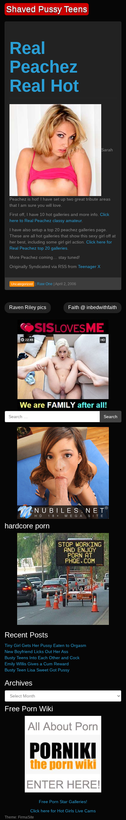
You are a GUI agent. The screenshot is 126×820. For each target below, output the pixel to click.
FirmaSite (26, 817)
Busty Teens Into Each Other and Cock (42, 657)
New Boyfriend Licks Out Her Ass (36, 651)
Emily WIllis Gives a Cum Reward (37, 663)
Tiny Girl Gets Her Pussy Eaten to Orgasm (45, 645)
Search (110, 416)
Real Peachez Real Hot (44, 66)
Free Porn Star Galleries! (63, 801)
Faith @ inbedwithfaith (92, 307)
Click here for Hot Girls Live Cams (63, 810)
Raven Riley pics (27, 307)
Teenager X (89, 266)
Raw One (45, 284)
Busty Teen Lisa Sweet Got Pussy (37, 669)
